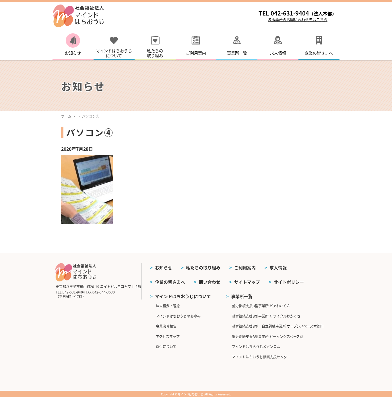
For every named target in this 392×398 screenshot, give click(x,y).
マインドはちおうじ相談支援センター (261, 356)
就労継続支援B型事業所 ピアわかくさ (261, 305)
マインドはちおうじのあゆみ (178, 316)
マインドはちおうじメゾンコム (256, 346)
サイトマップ (247, 282)
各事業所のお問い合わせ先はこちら (297, 19)
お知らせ (163, 267)
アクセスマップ (168, 336)
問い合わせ (209, 282)
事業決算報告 (166, 326)
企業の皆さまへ (170, 282)
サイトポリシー (289, 282)
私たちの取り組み (203, 267)
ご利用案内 (245, 267)
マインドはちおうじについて (183, 296)
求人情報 (278, 267)
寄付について (166, 346)
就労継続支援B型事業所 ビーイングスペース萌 (267, 336)
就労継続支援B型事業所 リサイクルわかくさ (266, 316)
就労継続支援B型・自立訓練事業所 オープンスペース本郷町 (278, 326)
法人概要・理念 (168, 305)
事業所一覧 (242, 296)
